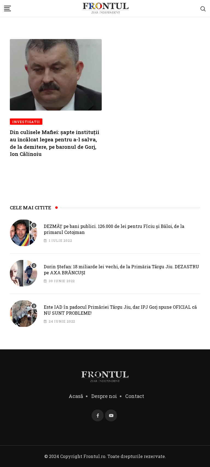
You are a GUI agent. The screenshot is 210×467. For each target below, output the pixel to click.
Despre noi (104, 396)
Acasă (76, 396)
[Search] (203, 8)
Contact (134, 396)
